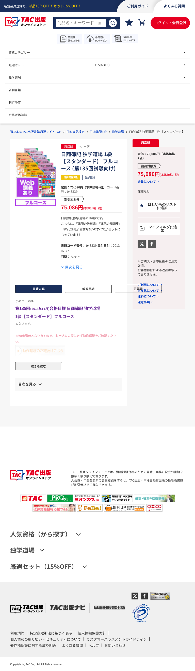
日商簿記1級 (98, 131)
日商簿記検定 (75, 131)
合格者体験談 (18, 115)
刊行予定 (15, 102)
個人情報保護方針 (92, 633)
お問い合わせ (115, 645)
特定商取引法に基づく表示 (51, 633)
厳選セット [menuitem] (60, 65)
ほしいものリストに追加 (162, 206)
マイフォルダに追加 (163, 228)
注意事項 (144, 302)
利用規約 (17, 633)
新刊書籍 (15, 90)
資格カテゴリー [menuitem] (19, 52)
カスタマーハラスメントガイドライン (116, 639)
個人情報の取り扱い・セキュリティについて (45, 639)
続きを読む (38, 366)
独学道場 (118, 131)
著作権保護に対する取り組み (33, 645)
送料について (147, 296)
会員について (147, 182)
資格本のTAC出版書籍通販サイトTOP (35, 131)
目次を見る (74, 267)
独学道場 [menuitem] (15, 77)
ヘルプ (93, 645)
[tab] (146, 143)
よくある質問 (72, 645)
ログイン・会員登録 (170, 22)
